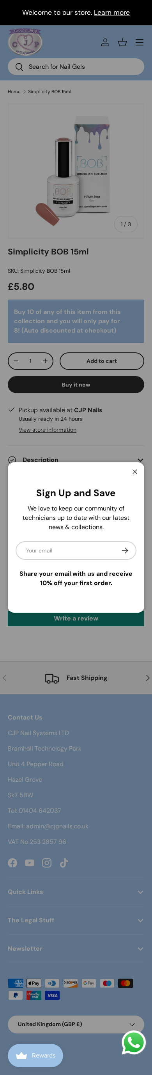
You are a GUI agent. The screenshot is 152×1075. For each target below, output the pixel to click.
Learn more (112, 12)
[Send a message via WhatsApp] (134, 1042)
